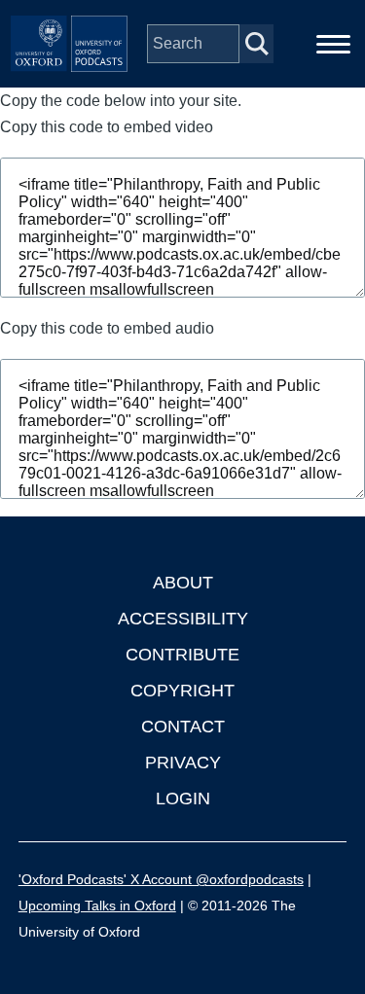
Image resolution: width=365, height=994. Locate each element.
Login (183, 798)
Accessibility (183, 618)
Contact (183, 726)
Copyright (182, 690)
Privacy (183, 762)
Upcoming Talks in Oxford (97, 905)
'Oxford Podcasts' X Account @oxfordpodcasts (161, 879)
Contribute (182, 654)
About (183, 582)
